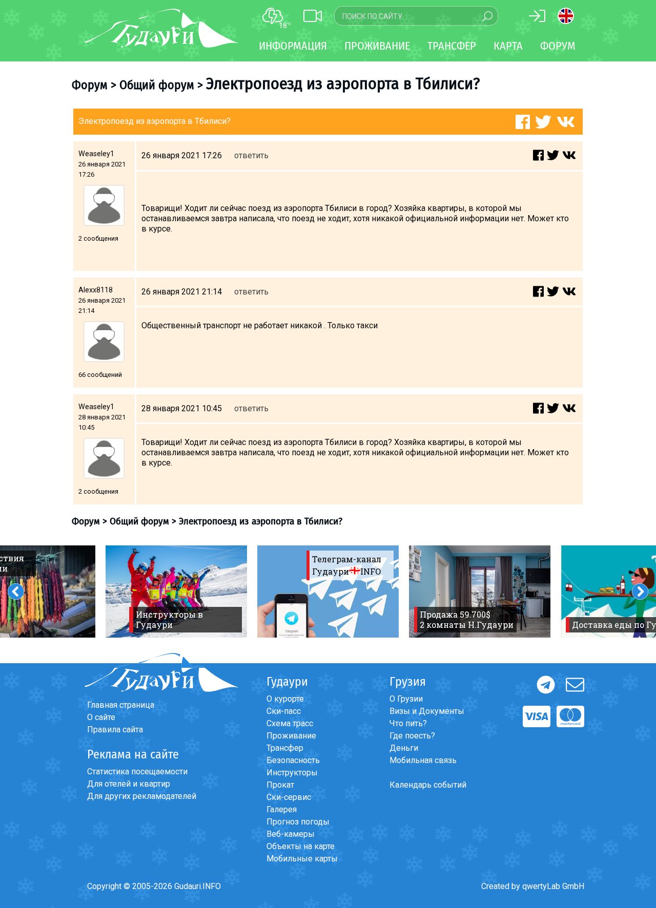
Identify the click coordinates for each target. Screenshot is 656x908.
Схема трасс (289, 723)
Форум (558, 46)
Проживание (291, 736)
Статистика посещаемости (137, 771)
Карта (508, 46)
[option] (176, 591)
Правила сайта (115, 729)
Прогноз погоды (298, 822)
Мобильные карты (302, 858)
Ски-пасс (283, 711)
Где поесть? (412, 736)
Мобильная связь (423, 760)
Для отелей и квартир (128, 784)
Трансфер (284, 748)
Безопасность (293, 760)
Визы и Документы (426, 711)
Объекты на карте (300, 846)
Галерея (281, 809)
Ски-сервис (288, 797)
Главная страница (120, 705)
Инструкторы (292, 772)
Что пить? (408, 723)
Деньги (403, 748)
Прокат (280, 785)
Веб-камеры (290, 834)
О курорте (285, 699)
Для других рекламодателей (141, 796)
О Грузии (406, 699)
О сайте (101, 717)
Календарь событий (427, 785)
